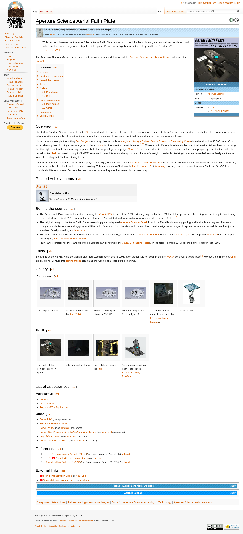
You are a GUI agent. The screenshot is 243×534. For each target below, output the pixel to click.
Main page (10, 33)
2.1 (50, 457)
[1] (184, 135)
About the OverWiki (14, 37)
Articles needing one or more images (88, 502)
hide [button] (55, 67)
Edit (168, 11)
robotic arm (78, 230)
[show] (233, 486)
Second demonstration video (59, 480)
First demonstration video (57, 475)
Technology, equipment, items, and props (133, 486)
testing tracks (73, 260)
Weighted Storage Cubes (135, 141)
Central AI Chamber (148, 234)
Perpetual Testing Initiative (54, 407)
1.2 (53, 453)
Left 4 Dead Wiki (15, 111)
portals (99, 145)
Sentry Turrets (158, 141)
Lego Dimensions (49, 436)
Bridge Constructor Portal (54, 440)
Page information (15, 96)
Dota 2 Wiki (12, 108)
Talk (200, 3)
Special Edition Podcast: (62, 462)
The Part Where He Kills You (146, 162)
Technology (164, 502)
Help (9, 56)
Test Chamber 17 (141, 166)
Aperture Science (216, 94)
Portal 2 (40, 61)
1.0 (46, 453)
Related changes (15, 82)
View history (178, 11)
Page (35, 11)
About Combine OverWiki (46, 526)
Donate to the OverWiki (16, 47)
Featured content (13, 40)
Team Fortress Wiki (16, 118)
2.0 (46, 457)
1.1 (50, 453)
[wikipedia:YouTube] (53, 458)
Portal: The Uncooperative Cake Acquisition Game (68, 432)
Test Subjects (83, 141)
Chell (213, 107)
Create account (225, 3)
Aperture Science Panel (133, 222)
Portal (170, 256)
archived (125, 454)
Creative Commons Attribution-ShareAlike (75, 520)
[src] (58, 49)
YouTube (97, 458)
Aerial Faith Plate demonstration (72, 458)
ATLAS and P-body (220, 111)
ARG (105, 214)
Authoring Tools (135, 242)
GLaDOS (51, 50)
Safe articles (58, 502)
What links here (14, 78)
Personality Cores (181, 141)
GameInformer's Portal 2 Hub (70, 454)
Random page (12, 44)
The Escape (182, 234)
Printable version (15, 89)
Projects (11, 59)
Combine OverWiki (16, 104)
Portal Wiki (12, 114)
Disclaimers (64, 526)
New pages (12, 66)
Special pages (14, 85)
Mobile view (76, 526)
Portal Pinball (47, 427)
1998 (86, 132)
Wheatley (160, 166)
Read (160, 11)
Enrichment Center (160, 57)
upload (52, 34)
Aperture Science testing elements (193, 502)
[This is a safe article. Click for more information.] (236, 19)
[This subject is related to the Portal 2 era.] (231, 19)
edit (56, 126)
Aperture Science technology (139, 502)
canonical (90, 34)
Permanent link (14, 92)
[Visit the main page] (15, 14)
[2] (143, 144)
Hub (100, 368)
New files (11, 70)
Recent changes (15, 63)
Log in (237, 3)
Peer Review (47, 403)
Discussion (46, 11)
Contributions (209, 3)
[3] (201, 256)
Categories (43, 502)
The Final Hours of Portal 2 (55, 423)
